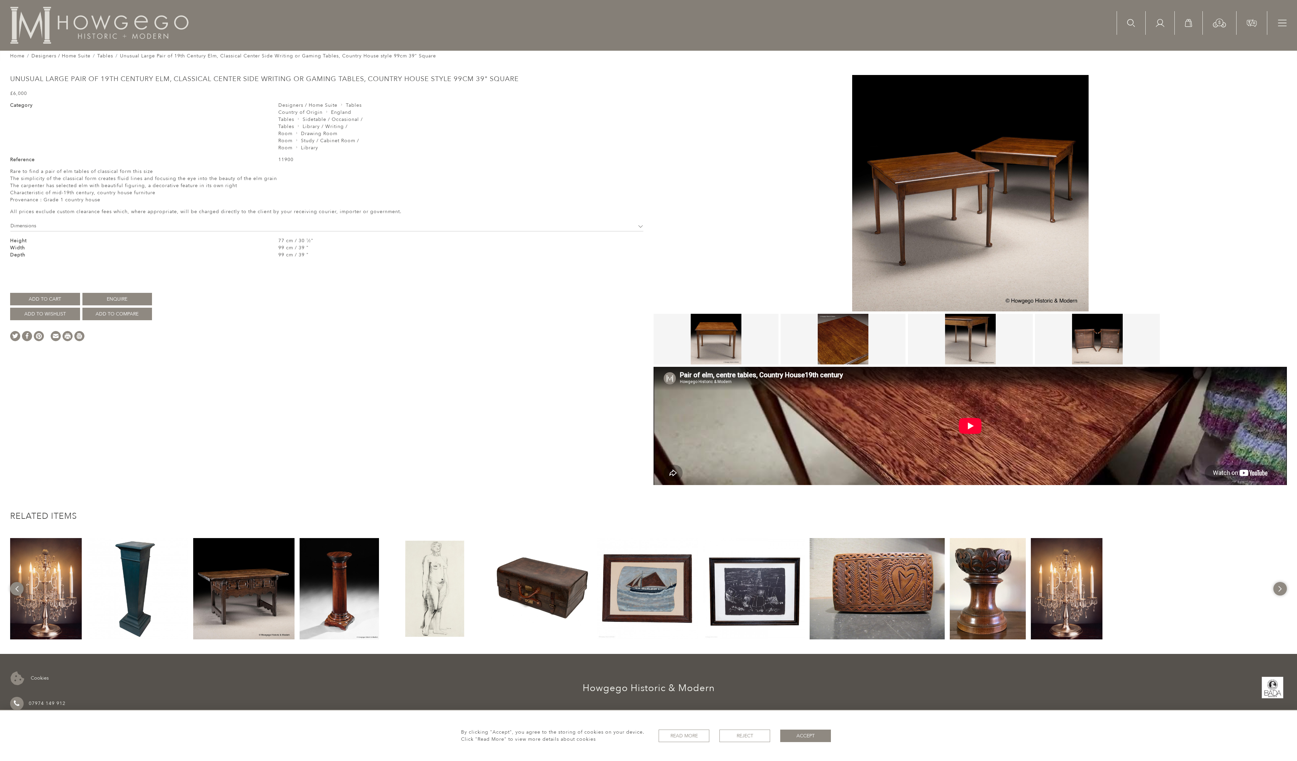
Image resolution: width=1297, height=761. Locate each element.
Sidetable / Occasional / (333, 119)
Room (285, 133)
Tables (105, 56)
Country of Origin (300, 112)
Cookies (39, 678)
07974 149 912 (47, 703)
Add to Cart (45, 299)
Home (17, 56)
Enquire (117, 299)
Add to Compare (117, 314)
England (341, 112)
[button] (1219, 22)
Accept (805, 736)
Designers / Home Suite (61, 56)
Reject (745, 736)
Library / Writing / (325, 126)
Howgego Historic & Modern (649, 688)
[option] (46, 588)
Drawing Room (319, 133)
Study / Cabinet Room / (330, 140)
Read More (684, 736)
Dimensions (23, 226)
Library (309, 148)
